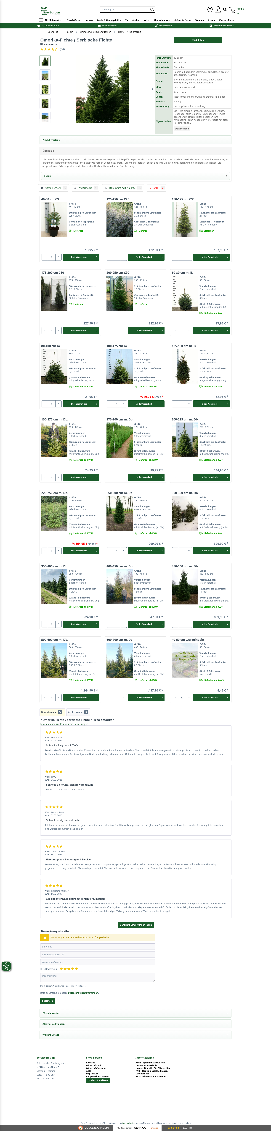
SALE (159, 187)
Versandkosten (128, 1123)
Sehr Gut (141, 1127)
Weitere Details (51, 1034)
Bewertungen (51, 712)
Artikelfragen (77, 712)
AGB (88, 1071)
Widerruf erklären (98, 1080)
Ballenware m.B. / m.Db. (125, 187)
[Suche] (225, 9)
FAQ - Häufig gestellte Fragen (152, 1071)
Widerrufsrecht (94, 1065)
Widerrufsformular (96, 1068)
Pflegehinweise (51, 1013)
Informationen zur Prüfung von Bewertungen (64, 723)
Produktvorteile (51, 139)
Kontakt (90, 1062)
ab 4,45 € (199, 39)
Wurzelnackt (88, 187)
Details (47, 175)
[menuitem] (127, 8)
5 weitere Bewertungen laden (136, 924)
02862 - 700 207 (48, 1067)
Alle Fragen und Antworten (150, 1062)
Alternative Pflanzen (54, 1023)
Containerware (55, 187)
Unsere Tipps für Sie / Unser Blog (153, 1068)
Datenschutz (142, 1073)
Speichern (47, 1000)
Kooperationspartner (97, 1076)
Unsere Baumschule (146, 1065)
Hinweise (154, 1128)
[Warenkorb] (231, 9)
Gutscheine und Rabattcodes (151, 1076)
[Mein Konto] (218, 9)
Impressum (92, 1073)
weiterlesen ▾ (182, 128)
